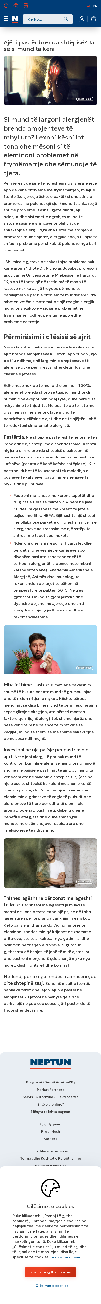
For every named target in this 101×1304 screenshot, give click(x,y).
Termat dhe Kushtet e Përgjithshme (50, 1158)
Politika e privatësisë (50, 1151)
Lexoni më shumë (65, 1257)
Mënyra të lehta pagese (50, 1112)
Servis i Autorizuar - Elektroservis (50, 1097)
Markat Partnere (50, 1089)
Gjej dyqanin (50, 1124)
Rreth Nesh (8, 7)
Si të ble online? (50, 1104)
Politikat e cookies (50, 1166)
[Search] (65, 19)
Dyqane (28, 7)
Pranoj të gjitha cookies (50, 1272)
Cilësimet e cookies (51, 1285)
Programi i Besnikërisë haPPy (50, 1082)
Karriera (18, 7)
